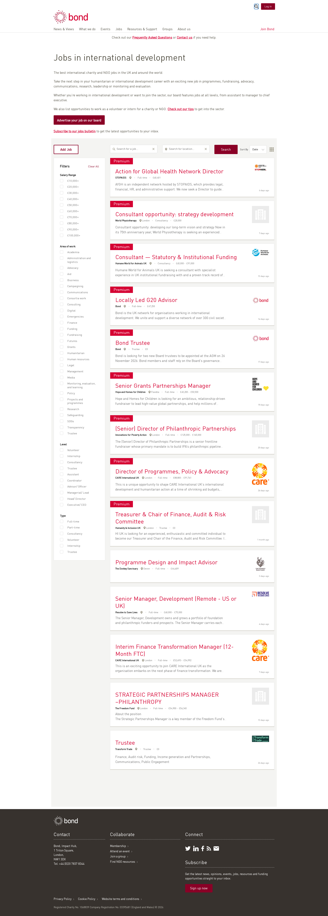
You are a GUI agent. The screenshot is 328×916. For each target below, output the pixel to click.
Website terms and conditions (120, 899)
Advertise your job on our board (79, 120)
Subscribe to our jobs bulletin (75, 131)
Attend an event (120, 851)
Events (105, 29)
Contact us (184, 37)
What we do (87, 29)
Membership (118, 846)
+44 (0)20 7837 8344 (71, 863)
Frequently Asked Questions (152, 37)
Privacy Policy (63, 899)
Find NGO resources (122, 861)
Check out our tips (181, 109)
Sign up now (199, 888)
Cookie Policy (86, 899)
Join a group (118, 856)
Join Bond (267, 29)
